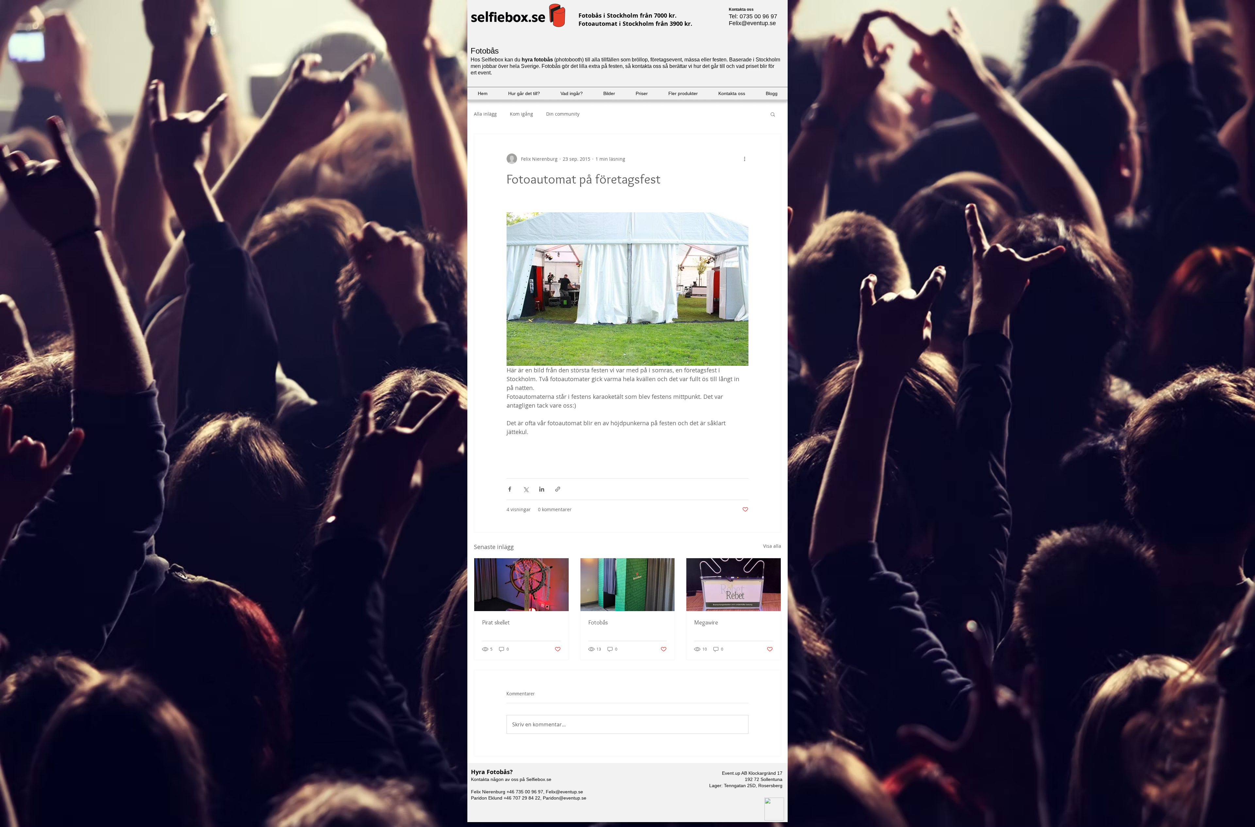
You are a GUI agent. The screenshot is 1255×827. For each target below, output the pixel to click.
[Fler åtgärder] (744, 159)
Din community (562, 114)
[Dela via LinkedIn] (542, 489)
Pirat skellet (496, 622)
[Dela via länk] (558, 489)
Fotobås (598, 622)
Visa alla (772, 546)
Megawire (706, 622)
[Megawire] (733, 584)
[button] (773, 114)
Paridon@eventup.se (564, 798)
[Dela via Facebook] (510, 489)
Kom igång (521, 114)
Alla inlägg (485, 114)
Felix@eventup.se (752, 23)
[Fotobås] (627, 584)
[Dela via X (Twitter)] (526, 489)
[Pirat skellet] (521, 584)
